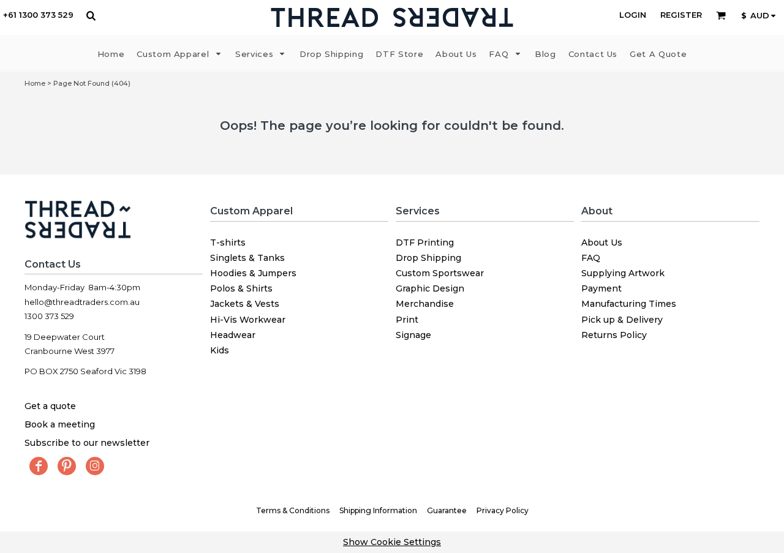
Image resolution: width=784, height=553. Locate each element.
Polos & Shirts (241, 288)
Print (407, 319)
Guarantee (447, 510)
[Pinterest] (67, 466)
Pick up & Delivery (622, 319)
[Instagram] (95, 466)
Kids (219, 350)
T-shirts (228, 242)
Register (681, 15)
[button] (91, 15)
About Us (601, 242)
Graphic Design (430, 288)
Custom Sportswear (440, 273)
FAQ (590, 257)
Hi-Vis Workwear (247, 319)
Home (34, 83)
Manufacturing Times (628, 303)
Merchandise (425, 303)
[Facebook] (38, 466)
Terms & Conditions (293, 510)
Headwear (232, 334)
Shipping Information (378, 510)
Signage (413, 334)
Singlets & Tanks (247, 257)
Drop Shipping (428, 257)
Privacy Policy (503, 510)
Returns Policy (614, 334)
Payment (601, 288)
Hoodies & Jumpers (253, 273)
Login (632, 15)
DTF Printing (425, 242)
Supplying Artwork (623, 273)
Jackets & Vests (244, 303)
